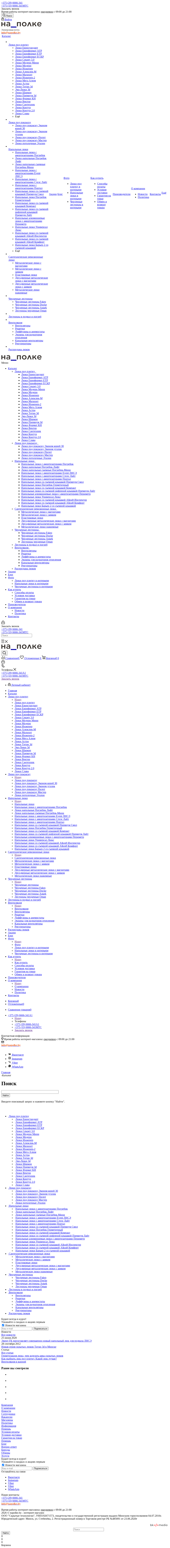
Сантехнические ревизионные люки (36, 508)
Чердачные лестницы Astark (37, 538)
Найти (6, 1533)
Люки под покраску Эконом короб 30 (42, 446)
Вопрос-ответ (9, 1446)
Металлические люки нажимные (39, 526)
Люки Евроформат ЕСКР (35, 383)
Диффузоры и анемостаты (36, 556)
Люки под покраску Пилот (36, 452)
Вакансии (6, 1417)
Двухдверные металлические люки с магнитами (48, 520)
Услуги (5, 1455)
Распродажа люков (25, 568)
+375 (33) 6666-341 (14, 5)
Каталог (12, 368)
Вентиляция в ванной (13, 1361)
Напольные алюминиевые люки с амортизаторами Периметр (56, 493)
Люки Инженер (30, 395)
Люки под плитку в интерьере (32, 580)
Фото (11, 577)
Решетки (26, 553)
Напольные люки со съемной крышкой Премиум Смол (52, 482)
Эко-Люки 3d (28, 416)
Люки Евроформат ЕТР (34, 380)
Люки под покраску (27, 443)
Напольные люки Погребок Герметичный (45, 485)
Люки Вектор (29, 428)
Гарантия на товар (25, 598)
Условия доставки (25, 595)
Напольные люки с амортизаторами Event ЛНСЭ (49, 473)
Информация (8, 1426)
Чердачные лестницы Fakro (36, 532)
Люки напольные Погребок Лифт (40, 467)
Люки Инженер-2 (31, 404)
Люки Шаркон (29, 419)
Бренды (5, 1449)
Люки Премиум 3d (31, 422)
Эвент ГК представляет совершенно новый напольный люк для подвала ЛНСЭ (46, 1340)
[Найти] (2, 639)
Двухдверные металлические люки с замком (46, 523)
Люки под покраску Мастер (37, 455)
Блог (10, 574)
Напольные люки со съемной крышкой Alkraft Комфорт (53, 502)
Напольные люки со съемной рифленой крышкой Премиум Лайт (58, 490)
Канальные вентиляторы (35, 562)
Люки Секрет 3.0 (31, 386)
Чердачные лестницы (27, 529)
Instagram (17, 1058)
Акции (12, 571)
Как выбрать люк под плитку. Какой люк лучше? (29, 1358)
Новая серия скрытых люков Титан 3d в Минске (28, 1346)
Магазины (7, 1420)
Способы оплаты (24, 592)
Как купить (14, 589)
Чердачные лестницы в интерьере (34, 586)
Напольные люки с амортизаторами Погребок (47, 464)
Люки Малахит (30, 401)
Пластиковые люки (32, 517)
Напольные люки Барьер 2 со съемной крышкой (48, 505)
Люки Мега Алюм (31, 407)
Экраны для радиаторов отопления (41, 559)
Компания (7, 1405)
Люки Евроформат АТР (34, 377)
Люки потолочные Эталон (36, 458)
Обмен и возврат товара (28, 601)
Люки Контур (29, 434)
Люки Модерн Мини (33, 389)
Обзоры (5, 1452)
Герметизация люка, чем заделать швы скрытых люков (32, 1355)
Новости (19, 610)
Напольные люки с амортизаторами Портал (46, 479)
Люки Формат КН (31, 425)
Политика (20, 613)
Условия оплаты (10, 1431)
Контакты (13, 616)
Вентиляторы (29, 550)
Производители (17, 604)
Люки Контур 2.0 (31, 437)
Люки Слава (28, 440)
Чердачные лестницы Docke (37, 535)
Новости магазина (15, 1325)
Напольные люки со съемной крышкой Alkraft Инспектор (54, 499)
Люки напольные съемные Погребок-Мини (46, 470)
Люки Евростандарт (32, 374)
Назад (18, 699)
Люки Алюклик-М (31, 398)
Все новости (8, 1334)
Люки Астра (28, 410)
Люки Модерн (29, 392)
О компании (15, 607)
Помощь (6, 1428)
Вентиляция (22, 547)
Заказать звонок (10, 678)
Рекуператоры (29, 565)
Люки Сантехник (31, 431)
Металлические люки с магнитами (41, 511)
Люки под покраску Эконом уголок (41, 449)
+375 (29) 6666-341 (12, 2)
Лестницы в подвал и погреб (31, 544)
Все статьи (7, 1352)
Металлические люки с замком (38, 514)
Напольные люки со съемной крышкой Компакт (48, 488)
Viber (15, 1062)
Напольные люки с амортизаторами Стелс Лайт (48, 476)
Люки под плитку (25, 371)
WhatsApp (17, 1066)
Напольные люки (25, 461)
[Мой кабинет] (3, 623)
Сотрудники (8, 1414)
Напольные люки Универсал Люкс (41, 496)
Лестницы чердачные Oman (37, 541)
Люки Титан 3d (30, 413)
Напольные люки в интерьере (31, 583)
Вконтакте (18, 1054)
